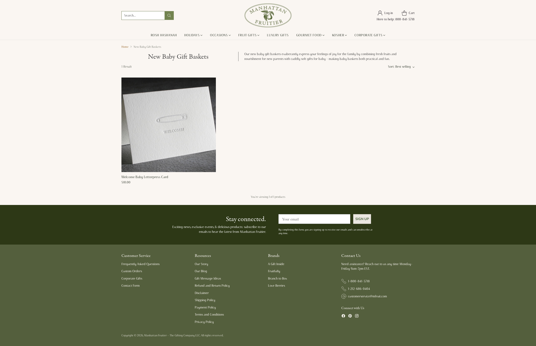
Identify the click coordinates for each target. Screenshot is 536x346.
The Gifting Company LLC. (185, 335)
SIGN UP (362, 219)
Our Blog (201, 271)
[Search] (169, 15)
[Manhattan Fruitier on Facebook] (343, 316)
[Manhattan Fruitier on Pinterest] (350, 316)
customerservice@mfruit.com (367, 296)
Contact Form (130, 286)
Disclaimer (202, 293)
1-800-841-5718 (359, 281)
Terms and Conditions (209, 314)
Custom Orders (131, 271)
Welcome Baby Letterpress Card (144, 177)
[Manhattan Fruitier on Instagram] (356, 316)
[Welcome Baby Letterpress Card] (168, 125)
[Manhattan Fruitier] (268, 15)
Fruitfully (274, 271)
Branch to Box (277, 278)
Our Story (201, 264)
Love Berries (276, 286)
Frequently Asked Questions (140, 264)
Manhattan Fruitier (155, 335)
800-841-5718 (405, 19)
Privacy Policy (204, 322)
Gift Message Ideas (208, 278)
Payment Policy (205, 307)
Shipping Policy (205, 300)
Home (125, 46)
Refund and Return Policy (212, 286)
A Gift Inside (276, 264)
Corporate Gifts (131, 278)
